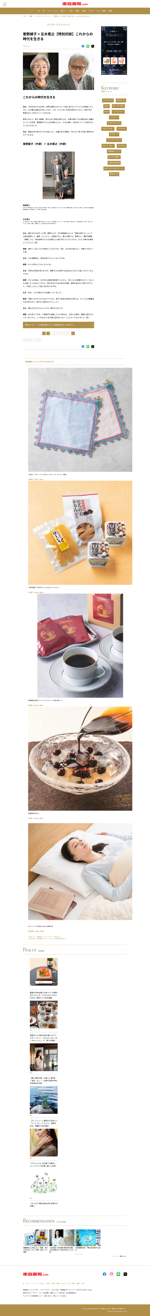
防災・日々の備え (118, 106)
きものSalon (122, 145)
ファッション (52, 11)
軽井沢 (106, 111)
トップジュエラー (118, 111)
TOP (24, 16)
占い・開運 (101, 11)
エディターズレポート (114, 140)
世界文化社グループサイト (30, 1293)
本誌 (83, 1283)
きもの (91, 11)
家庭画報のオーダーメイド (67, 1290)
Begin (90, 1290)
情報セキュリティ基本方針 (57, 1293)
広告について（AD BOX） (60, 1296)
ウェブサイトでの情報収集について (32, 1296)
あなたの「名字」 (108, 145)
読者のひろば (114, 174)
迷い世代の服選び (114, 157)
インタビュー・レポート (32, 340)
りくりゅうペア (108, 100)
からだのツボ (121, 128)
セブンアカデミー (45, 1290)
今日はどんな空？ (107, 128)
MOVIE (106, 106)
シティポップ (114, 117)
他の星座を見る (114, 70)
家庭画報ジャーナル (114, 151)
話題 (110, 11)
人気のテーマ (114, 134)
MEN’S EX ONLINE (81, 1290)
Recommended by (116, 1256)
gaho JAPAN (55, 1290)
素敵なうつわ (121, 100)
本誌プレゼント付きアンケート (114, 168)
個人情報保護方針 (71, 1293)
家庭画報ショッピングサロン (31, 1290)
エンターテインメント (43, 16)
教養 (84, 11)
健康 (77, 11)
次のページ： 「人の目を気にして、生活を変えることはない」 (49, 325)
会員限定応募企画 (114, 162)
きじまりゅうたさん (114, 123)
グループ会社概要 (44, 1293)
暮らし (63, 11)
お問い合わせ (47, 1296)
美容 (71, 11)
